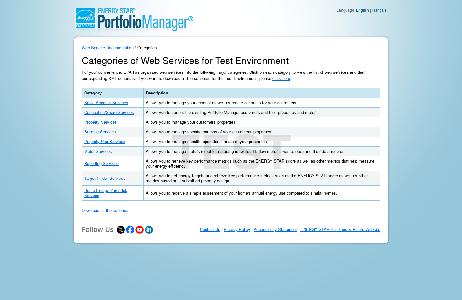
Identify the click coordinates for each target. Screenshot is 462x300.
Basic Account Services (106, 102)
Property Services (100, 122)
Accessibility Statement (275, 229)
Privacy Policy (237, 229)
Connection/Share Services (109, 112)
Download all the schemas (105, 210)
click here (281, 78)
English (362, 10)
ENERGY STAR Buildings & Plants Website (340, 229)
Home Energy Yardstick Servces (105, 192)
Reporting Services (101, 163)
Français (379, 10)
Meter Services (98, 151)
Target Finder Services (104, 178)
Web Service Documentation (108, 48)
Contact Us (210, 229)
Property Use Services (104, 141)
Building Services (100, 132)
